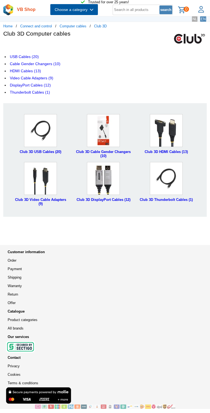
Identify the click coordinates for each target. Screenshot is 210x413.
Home (8, 26)
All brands (16, 328)
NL (194, 19)
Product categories (22, 320)
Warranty (15, 286)
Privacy (14, 366)
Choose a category (72, 9)
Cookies (14, 374)
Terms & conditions (23, 383)
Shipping (14, 277)
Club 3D (100, 26)
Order (12, 260)
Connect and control (36, 26)
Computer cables (73, 26)
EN (203, 19)
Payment (15, 269)
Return (13, 294)
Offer (12, 303)
